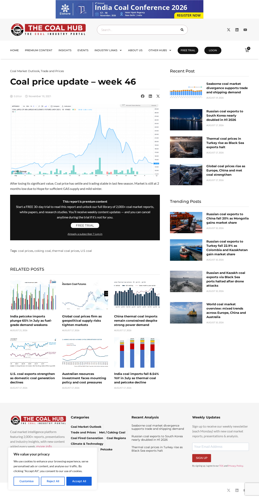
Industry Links (105, 50)
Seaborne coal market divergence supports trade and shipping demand (227, 88)
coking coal (42, 251)
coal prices (25, 251)
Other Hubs (158, 50)
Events (82, 50)
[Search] (183, 30)
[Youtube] (245, 29)
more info (44, 446)
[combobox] (142, 30)
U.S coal (86, 251)
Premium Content (38, 50)
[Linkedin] (237, 29)
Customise (26, 481)
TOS (221, 465)
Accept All (79, 481)
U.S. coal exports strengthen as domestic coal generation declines (32, 378)
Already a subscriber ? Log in (85, 233)
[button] (142, 96)
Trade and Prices (52, 71)
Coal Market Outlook (24, 71)
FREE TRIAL (188, 50)
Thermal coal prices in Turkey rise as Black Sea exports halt (225, 143)
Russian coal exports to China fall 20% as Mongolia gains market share (227, 218)
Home (14, 50)
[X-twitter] (228, 29)
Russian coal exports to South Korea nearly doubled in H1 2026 (224, 115)
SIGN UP (201, 458)
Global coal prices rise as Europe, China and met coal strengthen (225, 170)
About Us (135, 50)
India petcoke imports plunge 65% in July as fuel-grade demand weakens (31, 320)
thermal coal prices (65, 251)
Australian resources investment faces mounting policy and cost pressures (84, 378)
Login (213, 50)
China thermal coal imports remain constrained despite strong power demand (135, 320)
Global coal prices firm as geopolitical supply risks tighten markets (82, 320)
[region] (52, 468)
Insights (64, 50)
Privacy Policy (235, 465)
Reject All (53, 481)
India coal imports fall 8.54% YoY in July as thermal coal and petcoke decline (136, 378)
